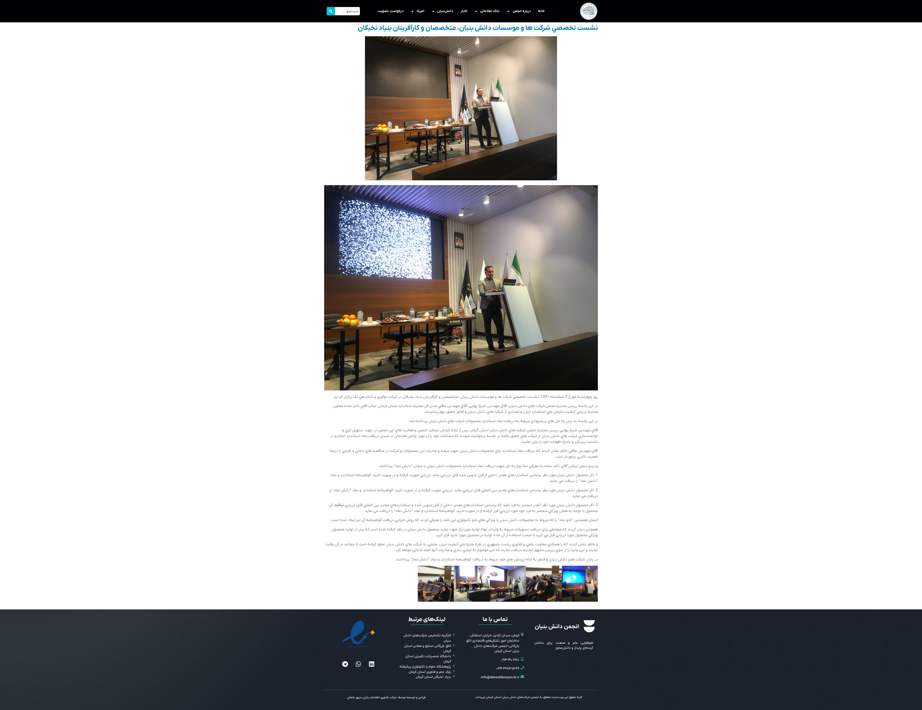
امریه (420, 11)
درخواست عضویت (390, 11)
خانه (541, 11)
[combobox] (347, 11)
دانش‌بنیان (445, 11)
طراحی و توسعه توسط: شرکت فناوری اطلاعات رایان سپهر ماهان (386, 697)
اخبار (464, 11)
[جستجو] (331, 11)
